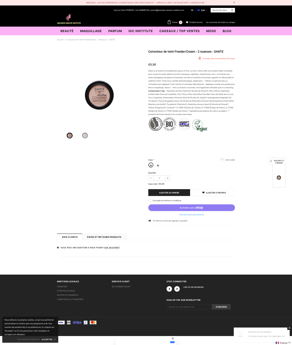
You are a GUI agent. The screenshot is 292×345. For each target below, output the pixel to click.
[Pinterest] (177, 289)
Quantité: (152, 173)
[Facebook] (169, 289)
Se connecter (212, 22)
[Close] (289, 328)
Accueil (60, 39)
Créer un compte (228, 22)
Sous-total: (153, 184)
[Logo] (69, 18)
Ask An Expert (112, 247)
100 (154, 221)
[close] (233, 2)
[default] (172, 342)
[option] (100, 85)
